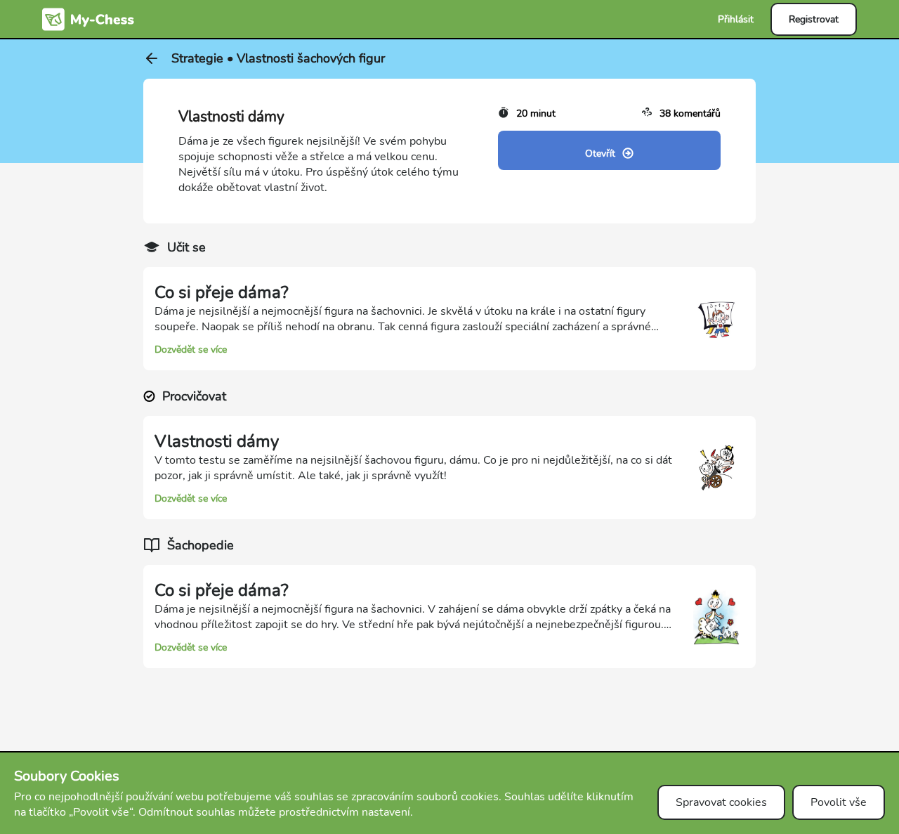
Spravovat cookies (721, 802)
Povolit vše (839, 802)
